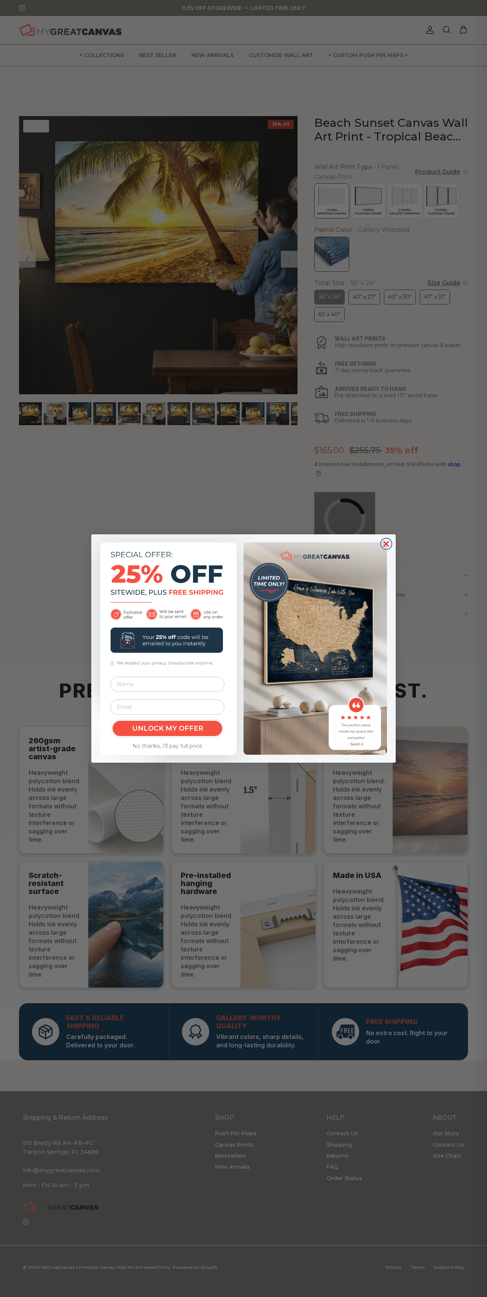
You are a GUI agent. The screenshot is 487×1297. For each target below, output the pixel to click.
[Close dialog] (386, 544)
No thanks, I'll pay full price (167, 746)
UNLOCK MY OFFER (167, 728)
